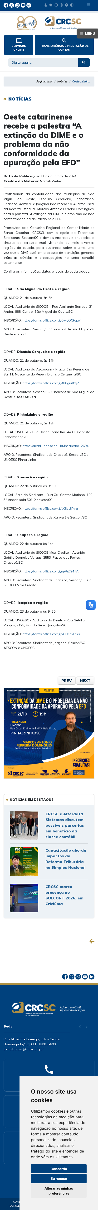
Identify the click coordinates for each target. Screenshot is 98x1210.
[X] (12, 5)
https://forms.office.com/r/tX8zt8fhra (50, 508)
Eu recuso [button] (59, 1178)
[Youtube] (23, 5)
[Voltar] (91, 941)
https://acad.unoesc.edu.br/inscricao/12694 (55, 446)
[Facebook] (6, 5)
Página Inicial (44, 81)
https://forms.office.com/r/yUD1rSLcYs (51, 634)
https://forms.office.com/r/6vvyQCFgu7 (52, 320)
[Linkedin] (28, 5)
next (85, 680)
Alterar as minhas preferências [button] (58, 1190)
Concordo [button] (58, 1169)
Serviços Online (19, 44)
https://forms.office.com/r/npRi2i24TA (50, 571)
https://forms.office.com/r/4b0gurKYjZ (50, 383)
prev (66, 680)
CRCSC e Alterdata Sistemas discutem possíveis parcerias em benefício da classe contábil (64, 825)
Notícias (62, 81)
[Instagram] (18, 5)
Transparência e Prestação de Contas (64, 44)
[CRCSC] (49, 22)
